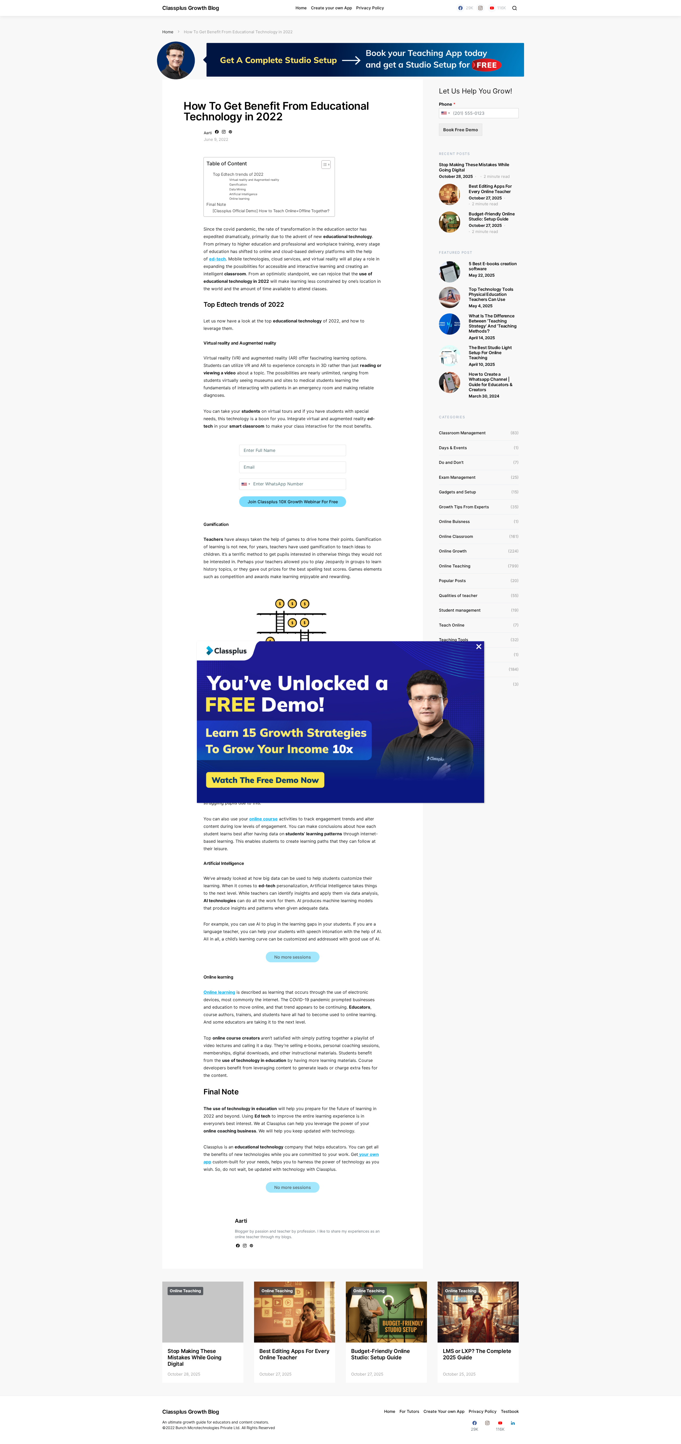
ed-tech (217, 258)
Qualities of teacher (458, 595)
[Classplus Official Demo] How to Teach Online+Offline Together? (271, 210)
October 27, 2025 (485, 198)
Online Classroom (456, 536)
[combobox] (245, 484)
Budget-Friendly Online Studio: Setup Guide (492, 216)
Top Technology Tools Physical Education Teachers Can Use (491, 294)
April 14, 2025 (482, 337)
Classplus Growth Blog (190, 8)
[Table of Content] (326, 164)
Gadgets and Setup (457, 491)
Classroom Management (462, 432)
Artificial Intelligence (243, 194)
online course (263, 818)
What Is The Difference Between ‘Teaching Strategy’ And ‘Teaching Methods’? (492, 323)
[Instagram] (480, 8)
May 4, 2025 (481, 305)
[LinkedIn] (513, 1426)
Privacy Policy (370, 7)
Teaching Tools (453, 639)
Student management (460, 610)
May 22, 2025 (482, 275)
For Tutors (409, 1411)
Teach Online (451, 625)
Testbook (510, 1411)
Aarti (208, 132)
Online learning (239, 199)
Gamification (238, 184)
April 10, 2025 (482, 364)
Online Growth (453, 551)
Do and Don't (451, 462)
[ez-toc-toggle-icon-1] (323, 165)
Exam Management (457, 477)
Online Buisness (454, 521)
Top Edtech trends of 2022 (238, 174)
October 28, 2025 (456, 176)
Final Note (216, 204)
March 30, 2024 (484, 396)
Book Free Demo (460, 129)
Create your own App (331, 7)
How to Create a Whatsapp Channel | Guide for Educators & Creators (491, 381)
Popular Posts (452, 580)
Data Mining (237, 189)
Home (301, 7)
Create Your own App (443, 1411)
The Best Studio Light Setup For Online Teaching (490, 352)
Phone (447, 104)
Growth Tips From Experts (464, 506)
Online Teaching (454, 565)
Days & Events (453, 447)
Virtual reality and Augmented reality (254, 180)
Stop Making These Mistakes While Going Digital (474, 167)
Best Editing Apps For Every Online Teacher (490, 188)
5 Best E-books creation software (493, 266)
